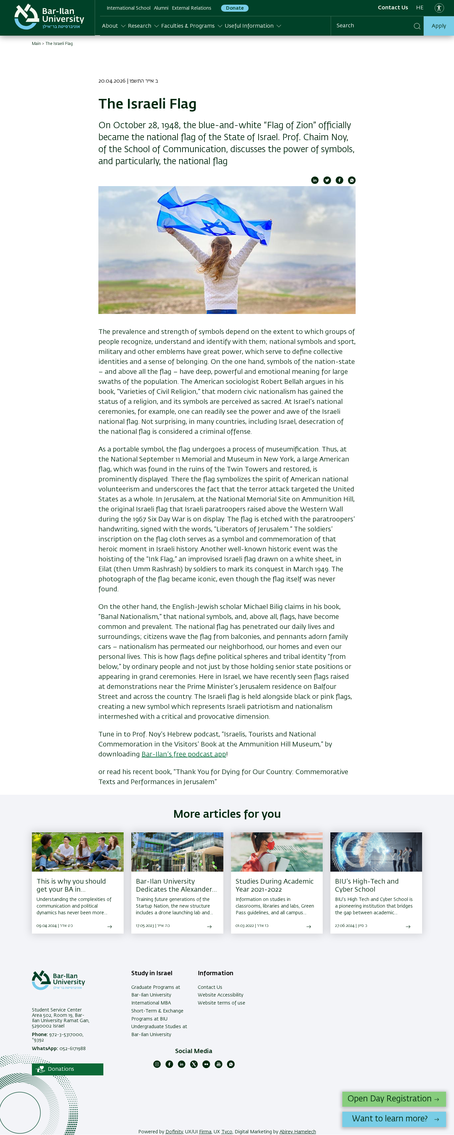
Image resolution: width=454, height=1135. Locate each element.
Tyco (226, 1132)
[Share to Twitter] (327, 182)
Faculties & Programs (188, 26)
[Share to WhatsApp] (352, 182)
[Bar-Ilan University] (49, 17)
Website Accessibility (220, 995)
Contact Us (393, 8)
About (110, 26)
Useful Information (249, 26)
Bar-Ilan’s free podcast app (184, 754)
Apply (439, 26)
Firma (205, 1132)
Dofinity (174, 1132)
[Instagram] (157, 1066)
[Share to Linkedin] (315, 182)
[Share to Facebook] (339, 182)
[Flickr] (206, 1066)
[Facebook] (169, 1066)
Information (215, 974)
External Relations (191, 8)
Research (139, 26)
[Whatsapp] (231, 1066)
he (419, 8)
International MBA (151, 1003)
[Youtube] (218, 1066)
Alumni (161, 8)
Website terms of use (221, 1003)
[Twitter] (194, 1066)
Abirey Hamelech (298, 1132)
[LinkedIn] (181, 1066)
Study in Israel (151, 974)
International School (129, 8)
